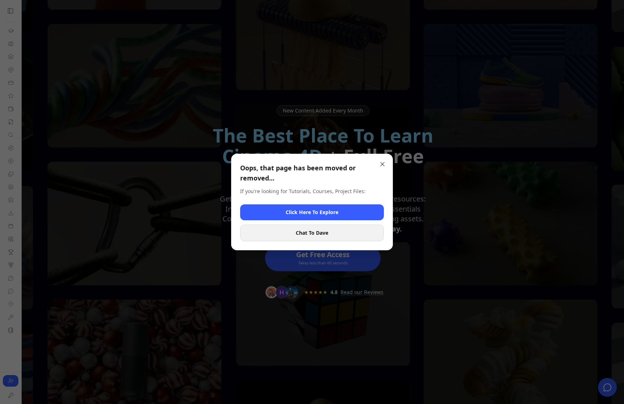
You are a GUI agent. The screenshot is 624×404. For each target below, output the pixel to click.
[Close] (382, 164)
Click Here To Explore (312, 212)
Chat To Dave (312, 232)
